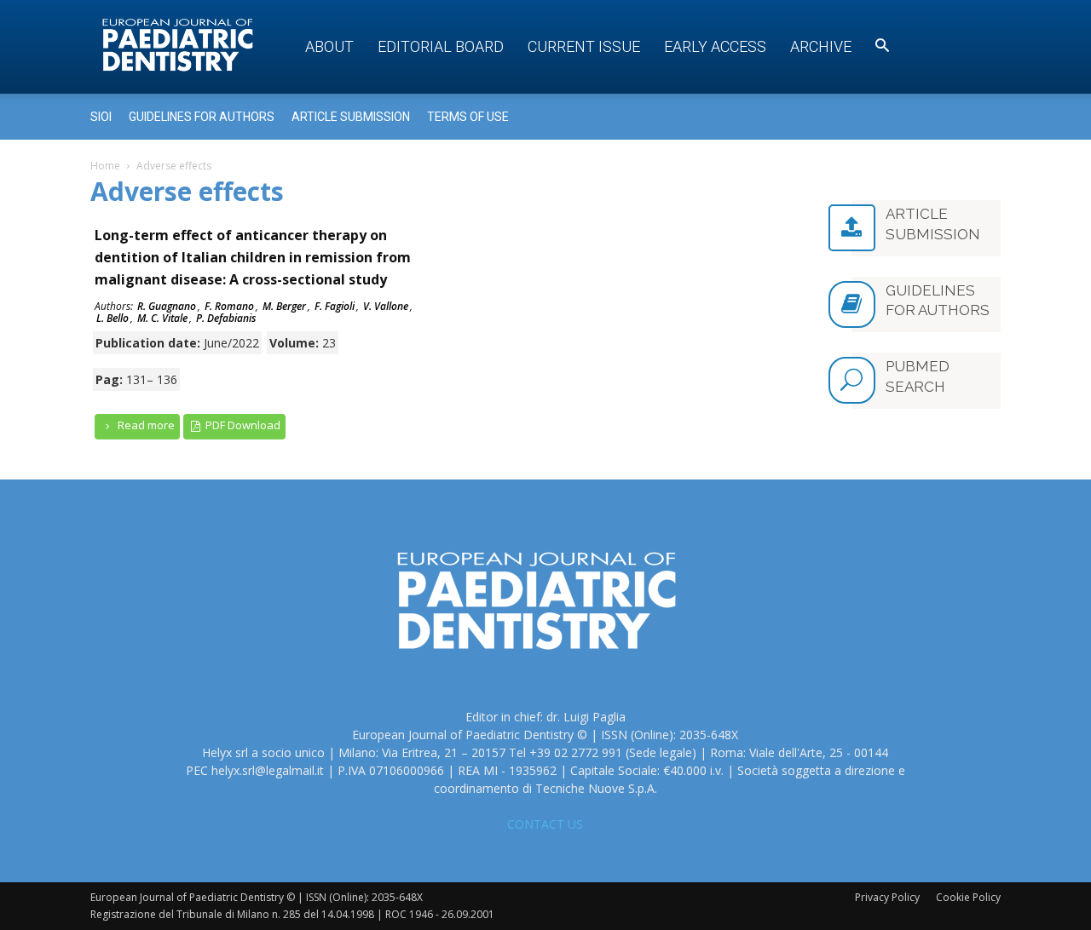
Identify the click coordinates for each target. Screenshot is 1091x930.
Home (105, 165)
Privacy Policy (887, 897)
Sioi (101, 116)
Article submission (351, 116)
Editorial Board (441, 46)
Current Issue (584, 46)
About (329, 46)
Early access (715, 46)
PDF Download (241, 425)
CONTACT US (545, 824)
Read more (145, 425)
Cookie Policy (968, 897)
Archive (820, 46)
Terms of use (468, 116)
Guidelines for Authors (201, 116)
